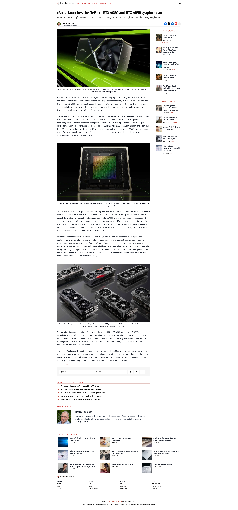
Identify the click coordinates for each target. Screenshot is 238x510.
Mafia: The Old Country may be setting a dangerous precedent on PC (83, 389)
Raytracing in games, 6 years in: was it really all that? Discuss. (81, 396)
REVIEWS (103, 3)
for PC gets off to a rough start (171, 65)
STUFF (109, 3)
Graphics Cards (66, 364)
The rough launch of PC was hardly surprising (170, 51)
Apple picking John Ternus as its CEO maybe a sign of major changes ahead (82, 465)
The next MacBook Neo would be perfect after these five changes (166, 452)
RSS (121, 484)
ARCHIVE (59, 486)
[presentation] (159, 37)
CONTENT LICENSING (157, 491)
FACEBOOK (123, 486)
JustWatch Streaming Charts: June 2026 (169, 76)
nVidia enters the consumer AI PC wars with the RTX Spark (80, 386)
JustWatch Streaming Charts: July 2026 (169, 37)
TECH (77, 3)
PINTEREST (123, 491)
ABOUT (59, 484)
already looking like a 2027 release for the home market (171, 88)
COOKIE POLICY (156, 489)
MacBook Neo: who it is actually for (123, 464)
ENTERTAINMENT (93, 3)
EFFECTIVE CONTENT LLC (114, 501)
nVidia (74, 364)
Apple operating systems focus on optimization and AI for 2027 (164, 439)
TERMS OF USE (156, 484)
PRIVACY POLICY (156, 486)
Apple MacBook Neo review (162, 464)
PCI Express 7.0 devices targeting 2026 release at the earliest (80, 399)
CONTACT (59, 489)
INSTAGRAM (123, 489)
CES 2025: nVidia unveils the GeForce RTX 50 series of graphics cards (83, 393)
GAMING (83, 3)
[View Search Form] (180, 3)
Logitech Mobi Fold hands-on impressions (121, 439)
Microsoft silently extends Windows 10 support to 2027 (82, 439)
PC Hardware (80, 364)
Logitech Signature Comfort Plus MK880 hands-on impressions (125, 452)
